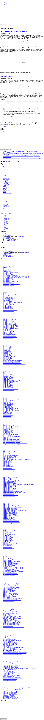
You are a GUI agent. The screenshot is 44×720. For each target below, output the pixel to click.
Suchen (1, 245)
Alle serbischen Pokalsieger (7, 438)
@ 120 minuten (5, 228)
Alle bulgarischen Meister (7, 273)
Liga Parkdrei (5, 188)
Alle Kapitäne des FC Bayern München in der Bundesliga (12, 360)
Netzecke (4, 191)
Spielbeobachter (5, 196)
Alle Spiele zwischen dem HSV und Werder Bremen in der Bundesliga (15, 470)
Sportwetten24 (5, 249)
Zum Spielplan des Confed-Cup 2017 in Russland (11, 691)
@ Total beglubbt (5, 223)
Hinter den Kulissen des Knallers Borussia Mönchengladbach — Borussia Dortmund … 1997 (23, 155)
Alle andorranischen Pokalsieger (8, 265)
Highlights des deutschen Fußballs (8, 609)
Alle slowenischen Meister (7, 463)
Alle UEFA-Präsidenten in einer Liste (9, 534)
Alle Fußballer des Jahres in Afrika (8, 311)
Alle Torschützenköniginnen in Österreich (10, 511)
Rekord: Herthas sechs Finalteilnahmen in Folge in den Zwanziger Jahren (15, 652)
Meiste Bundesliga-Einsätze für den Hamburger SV (11, 624)
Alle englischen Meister (7, 293)
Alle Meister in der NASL (7, 391)
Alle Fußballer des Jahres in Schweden (9, 322)
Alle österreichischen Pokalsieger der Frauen (10, 563)
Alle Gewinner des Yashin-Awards (8, 343)
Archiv (1, 211)
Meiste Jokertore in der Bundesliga (8, 638)
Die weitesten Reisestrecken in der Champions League (12, 579)
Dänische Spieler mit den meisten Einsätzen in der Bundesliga (13, 580)
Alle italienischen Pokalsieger (8, 355)
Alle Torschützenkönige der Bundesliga (9, 483)
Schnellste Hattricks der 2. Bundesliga (9, 659)
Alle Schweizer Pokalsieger (7, 435)
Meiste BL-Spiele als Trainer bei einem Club (10, 620)
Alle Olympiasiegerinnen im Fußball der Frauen (11, 410)
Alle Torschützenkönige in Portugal (9, 500)
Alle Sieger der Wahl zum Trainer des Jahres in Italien (12, 451)
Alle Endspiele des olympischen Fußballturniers (11, 292)
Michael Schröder (6, 190)
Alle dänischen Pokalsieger (7, 288)
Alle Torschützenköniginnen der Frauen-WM (10, 508)
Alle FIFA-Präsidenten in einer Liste (9, 300)
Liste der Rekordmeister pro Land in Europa (10, 617)
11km (3, 166)
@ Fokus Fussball (6, 221)
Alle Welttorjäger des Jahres (7, 555)
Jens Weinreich (5, 185)
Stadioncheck (5, 198)
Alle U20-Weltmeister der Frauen (8, 532)
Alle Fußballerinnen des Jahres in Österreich (10, 328)
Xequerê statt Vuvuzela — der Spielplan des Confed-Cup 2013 (13, 688)
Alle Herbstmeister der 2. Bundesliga (9, 347)
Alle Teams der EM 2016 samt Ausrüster (9, 478)
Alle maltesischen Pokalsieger (8, 377)
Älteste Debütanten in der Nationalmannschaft (10, 697)
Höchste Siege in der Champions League (9, 610)
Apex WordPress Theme (4, 717)
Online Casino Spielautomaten (8, 256)
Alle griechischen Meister (7, 345)
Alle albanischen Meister (7, 262)
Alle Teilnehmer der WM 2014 (8, 479)
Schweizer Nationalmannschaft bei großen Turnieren (11, 661)
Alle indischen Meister (6, 349)
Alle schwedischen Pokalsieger (8, 432)
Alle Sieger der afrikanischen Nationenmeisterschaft (11, 440)
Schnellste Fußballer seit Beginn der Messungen (11, 658)
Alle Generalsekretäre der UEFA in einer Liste (10, 331)
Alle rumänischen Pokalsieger (8, 422)
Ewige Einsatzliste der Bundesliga (8, 586)
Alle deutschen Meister (6, 280)
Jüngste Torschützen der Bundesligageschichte (10, 612)
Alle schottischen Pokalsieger (8, 430)
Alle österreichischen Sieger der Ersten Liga (10, 564)
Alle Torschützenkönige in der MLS (9, 496)
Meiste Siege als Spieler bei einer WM (9, 641)
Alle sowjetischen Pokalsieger (8, 466)
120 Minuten (5, 167)
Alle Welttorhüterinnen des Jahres (8, 554)
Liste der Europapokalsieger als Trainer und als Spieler (12, 616)
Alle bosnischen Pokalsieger (7, 271)
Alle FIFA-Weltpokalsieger (7, 303)
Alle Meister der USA (6, 388)
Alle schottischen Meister (7, 429)
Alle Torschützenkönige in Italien (8, 499)
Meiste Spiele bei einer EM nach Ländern (10, 643)
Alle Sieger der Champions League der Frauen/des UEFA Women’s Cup (15, 443)
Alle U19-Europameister (7, 529)
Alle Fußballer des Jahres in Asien (8, 312)
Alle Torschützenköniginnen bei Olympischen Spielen (12, 505)
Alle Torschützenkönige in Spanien (8, 503)
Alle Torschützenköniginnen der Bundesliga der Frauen (12, 506)
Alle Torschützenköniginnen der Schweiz (10, 509)
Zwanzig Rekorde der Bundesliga (8, 695)
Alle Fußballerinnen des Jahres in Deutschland (10, 326)
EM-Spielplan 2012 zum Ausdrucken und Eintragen (11, 584)
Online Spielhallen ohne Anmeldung (9, 238)
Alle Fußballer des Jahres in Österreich (9, 324)
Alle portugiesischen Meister (7, 418)
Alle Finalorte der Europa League (8, 304)
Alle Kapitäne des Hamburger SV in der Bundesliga (11, 361)
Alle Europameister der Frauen (8, 297)
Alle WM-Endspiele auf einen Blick (9, 556)
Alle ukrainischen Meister (7, 536)
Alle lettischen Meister (6, 369)
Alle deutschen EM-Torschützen (8, 279)
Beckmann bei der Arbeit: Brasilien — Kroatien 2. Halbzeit (13, 568)
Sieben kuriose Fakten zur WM (8, 663)
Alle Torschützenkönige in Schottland (9, 501)
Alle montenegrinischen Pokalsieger (9, 396)
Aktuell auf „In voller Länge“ (12, 161)
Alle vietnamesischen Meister (8, 544)
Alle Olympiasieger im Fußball (8, 409)
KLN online (5, 187)
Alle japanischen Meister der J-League (9, 356)
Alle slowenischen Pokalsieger (8, 464)
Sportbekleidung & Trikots (7, 253)
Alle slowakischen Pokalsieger (8, 462)
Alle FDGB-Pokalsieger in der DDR (9, 298)
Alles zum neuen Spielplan (7, 566)
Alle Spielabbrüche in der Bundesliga (9, 469)
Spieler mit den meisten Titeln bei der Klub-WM (11, 667)
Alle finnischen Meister (6, 305)
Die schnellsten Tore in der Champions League (10, 578)
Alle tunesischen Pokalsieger (7, 526)
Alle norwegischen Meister (7, 406)
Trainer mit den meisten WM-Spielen (9, 674)
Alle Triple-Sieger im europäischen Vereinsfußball (11, 523)
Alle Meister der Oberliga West (8, 386)
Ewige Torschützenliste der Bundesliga (9, 596)
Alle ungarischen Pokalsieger (7, 539)
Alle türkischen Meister (6, 527)
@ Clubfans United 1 (6, 218)
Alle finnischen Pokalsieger (7, 306)
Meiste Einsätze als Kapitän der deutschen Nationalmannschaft (13, 627)
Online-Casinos (5, 234)
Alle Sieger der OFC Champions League (9, 449)
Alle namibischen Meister (7, 397)
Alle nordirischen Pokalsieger (8, 403)
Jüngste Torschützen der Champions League (10, 613)
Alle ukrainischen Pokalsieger (8, 537)
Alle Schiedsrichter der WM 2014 (8, 427)
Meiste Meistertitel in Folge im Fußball (9, 639)
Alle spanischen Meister (7, 467)
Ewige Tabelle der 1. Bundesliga (8, 591)
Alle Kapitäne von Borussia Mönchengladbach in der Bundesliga (14, 364)
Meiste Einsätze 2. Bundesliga (8, 626)
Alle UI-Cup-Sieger (6, 535)
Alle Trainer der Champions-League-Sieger (10, 514)
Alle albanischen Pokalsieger (7, 263)
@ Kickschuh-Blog (6, 219)
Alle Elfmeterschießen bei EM (8, 290)
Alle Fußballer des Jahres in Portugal (9, 321)
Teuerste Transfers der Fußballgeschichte (9, 669)
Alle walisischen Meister (7, 545)
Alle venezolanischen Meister (8, 542)
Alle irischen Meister (6, 350)
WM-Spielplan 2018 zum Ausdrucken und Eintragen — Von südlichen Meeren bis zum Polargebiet (19, 686)
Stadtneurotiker (5, 199)
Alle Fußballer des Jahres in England (9, 317)
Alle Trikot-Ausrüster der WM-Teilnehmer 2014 (11, 521)
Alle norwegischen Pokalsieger (8, 407)
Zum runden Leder (6, 206)
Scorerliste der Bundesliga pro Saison (9, 662)
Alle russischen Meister (6, 423)
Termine (4, 2)
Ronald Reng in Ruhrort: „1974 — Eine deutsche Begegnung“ (31, 158)
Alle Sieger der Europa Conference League (10, 446)
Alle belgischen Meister (7, 268)
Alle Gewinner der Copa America (8, 335)
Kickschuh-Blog (5, 186)
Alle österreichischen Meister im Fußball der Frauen (11, 561)
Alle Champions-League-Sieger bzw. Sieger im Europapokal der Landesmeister (16, 277)
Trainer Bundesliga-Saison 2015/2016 (9, 672)
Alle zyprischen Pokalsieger (7, 558)
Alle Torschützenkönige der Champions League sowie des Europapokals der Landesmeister (18, 484)
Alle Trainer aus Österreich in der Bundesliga (10, 512)
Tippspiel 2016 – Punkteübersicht (8, 671)
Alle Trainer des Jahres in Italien (8, 518)
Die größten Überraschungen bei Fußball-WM (10, 574)
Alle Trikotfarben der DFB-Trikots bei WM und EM (11, 522)
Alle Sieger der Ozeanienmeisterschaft (9, 450)
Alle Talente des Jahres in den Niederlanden (10, 477)
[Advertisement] (22, 14)
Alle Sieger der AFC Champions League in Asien (11, 439)
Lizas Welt (4, 189)
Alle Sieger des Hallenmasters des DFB (9, 457)
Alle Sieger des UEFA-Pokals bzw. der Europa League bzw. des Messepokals (16, 459)
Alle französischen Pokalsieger (8, 308)
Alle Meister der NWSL (7, 383)
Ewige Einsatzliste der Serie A (8, 589)
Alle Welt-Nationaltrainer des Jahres (9, 549)
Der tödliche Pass (5, 175)
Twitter (4, 4)
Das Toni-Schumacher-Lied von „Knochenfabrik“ (14, 31)
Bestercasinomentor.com (7, 255)
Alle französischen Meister (7, 307)
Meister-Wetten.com (6, 254)
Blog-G (4, 171)
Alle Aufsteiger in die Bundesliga (8, 267)
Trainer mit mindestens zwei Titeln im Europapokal (11, 675)
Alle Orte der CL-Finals (7, 411)
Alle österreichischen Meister (7, 560)
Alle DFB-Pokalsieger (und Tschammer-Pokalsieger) (11, 284)
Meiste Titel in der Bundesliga (8, 646)
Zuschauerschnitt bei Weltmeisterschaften (10, 693)
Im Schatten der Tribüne (7, 182)
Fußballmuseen (5, 181)
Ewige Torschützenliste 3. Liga (8, 595)
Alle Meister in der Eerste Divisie (8, 390)
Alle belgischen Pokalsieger (7, 269)
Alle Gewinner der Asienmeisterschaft (9, 334)
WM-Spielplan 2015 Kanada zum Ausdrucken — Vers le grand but (14, 685)
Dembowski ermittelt (6, 173)
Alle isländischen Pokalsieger (8, 353)
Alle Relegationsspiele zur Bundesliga (9, 420)
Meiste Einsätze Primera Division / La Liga (10, 634)
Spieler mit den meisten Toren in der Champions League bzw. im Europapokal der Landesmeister (19, 668)
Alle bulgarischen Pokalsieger (8, 274)
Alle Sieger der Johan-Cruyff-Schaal (9, 447)
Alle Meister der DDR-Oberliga (8, 382)
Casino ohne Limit (20, 236)
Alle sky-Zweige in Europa (7, 460)
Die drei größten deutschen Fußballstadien (10, 573)
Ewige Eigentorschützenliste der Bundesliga (10, 585)
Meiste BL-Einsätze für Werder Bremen (9, 619)
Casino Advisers (5, 250)
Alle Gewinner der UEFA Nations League (10, 337)
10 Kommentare (4, 74)
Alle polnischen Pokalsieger (7, 417)
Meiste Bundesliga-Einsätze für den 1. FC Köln (11, 623)
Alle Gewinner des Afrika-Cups (8, 338)
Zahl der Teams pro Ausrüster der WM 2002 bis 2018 (12, 689)
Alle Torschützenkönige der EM (8, 487)
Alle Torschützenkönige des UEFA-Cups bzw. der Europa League (14, 492)
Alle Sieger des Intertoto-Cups (8, 458)
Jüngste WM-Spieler (6, 614)
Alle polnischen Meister (7, 416)
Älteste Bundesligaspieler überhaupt (9, 696)
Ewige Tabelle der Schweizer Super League (10, 593)
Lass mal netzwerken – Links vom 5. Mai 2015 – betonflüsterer (13, 151)
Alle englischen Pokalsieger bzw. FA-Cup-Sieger (11, 294)
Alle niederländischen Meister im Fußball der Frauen (11, 399)
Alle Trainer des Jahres (6, 516)
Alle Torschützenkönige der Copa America (10, 485)
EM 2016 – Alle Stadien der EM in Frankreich (10, 581)
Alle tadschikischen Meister (7, 476)
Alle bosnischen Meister (7, 270)
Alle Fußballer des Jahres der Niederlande (10, 310)
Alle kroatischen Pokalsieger (7, 368)
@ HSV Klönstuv (6, 217)
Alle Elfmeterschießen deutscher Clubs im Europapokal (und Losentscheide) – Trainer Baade (18, 153)
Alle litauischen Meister (7, 372)
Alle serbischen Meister (7, 437)
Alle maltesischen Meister (7, 376)
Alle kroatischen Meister (7, 367)
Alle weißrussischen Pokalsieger (8, 548)
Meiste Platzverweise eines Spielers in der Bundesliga (12, 640)
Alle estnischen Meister (6, 295)
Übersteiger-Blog (5, 204)
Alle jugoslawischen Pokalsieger (8, 358)
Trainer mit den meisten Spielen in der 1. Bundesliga (11, 673)
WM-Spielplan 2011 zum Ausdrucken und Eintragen (11, 683)
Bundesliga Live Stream (7, 235)
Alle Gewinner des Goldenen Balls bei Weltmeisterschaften (13, 341)
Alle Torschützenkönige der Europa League (10, 488)
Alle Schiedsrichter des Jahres (8, 428)
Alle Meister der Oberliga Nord (8, 384)
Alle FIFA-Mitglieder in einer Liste (8, 299)
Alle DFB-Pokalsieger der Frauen (8, 285)
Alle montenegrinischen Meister (8, 395)
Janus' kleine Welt (6, 184)
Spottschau (4, 197)
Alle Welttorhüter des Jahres (7, 553)
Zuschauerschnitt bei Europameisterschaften (10, 692)
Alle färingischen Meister (7, 329)
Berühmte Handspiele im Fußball (8, 569)
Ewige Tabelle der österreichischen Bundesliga (10, 594)
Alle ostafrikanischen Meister (7, 412)
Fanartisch (4, 176)
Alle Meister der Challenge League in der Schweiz (11, 380)
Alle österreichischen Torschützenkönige (9, 565)
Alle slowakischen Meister (7, 461)
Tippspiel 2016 (5, 670)
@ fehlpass (4, 226)
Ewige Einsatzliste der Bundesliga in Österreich (11, 587)
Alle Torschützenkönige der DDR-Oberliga (10, 486)
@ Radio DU (5, 224)
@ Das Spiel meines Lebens (7, 216)
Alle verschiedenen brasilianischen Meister (10, 543)
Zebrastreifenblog (6, 205)
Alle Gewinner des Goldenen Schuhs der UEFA (11, 342)
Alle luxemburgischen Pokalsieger (8, 375)
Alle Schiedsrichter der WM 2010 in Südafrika (10, 426)
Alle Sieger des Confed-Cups (8, 453)
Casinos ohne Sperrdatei (9, 251)
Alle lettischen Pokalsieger (7, 370)
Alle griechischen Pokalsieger (8, 346)
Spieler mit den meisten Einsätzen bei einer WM (11, 666)
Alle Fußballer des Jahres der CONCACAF (10, 309)
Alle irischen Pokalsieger (7, 351)
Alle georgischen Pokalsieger (7, 333)
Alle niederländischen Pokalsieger (8, 400)
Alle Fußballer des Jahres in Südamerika (9, 323)
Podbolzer (4, 192)
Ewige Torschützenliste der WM (8, 601)
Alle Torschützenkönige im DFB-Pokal (9, 493)
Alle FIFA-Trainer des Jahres (7, 301)
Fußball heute (5, 233)
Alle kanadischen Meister (7, 359)
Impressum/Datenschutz (7, 3)
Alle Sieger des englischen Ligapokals (9, 454)
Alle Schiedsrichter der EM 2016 (8, 425)
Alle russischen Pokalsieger (7, 424)
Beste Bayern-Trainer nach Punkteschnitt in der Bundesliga (13, 571)
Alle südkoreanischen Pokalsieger (8, 474)
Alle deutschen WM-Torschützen (8, 283)
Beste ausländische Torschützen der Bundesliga (11, 570)
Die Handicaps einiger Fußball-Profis (9, 575)
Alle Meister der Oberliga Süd (8, 385)
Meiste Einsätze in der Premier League (9, 631)
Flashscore (4, 177)
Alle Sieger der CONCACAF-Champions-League (11, 444)
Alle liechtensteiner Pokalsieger (8, 371)
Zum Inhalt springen (3, 0)
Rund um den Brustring (7, 193)
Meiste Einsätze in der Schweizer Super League (11, 632)
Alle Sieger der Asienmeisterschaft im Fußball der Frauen (12, 441)
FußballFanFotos (5, 180)
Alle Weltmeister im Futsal (7, 552)
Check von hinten (6, 172)
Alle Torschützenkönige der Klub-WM (9, 489)
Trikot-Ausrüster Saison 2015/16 (8, 676)
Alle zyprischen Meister (7, 557)
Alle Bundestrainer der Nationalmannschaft (10, 275)
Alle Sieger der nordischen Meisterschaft (9, 448)
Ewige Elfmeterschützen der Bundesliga (9, 590)
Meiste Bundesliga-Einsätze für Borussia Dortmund (11, 622)
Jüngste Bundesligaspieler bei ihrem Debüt (10, 611)
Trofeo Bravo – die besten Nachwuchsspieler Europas (12, 677)
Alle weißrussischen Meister (7, 547)
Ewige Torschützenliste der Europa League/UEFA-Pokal (12, 598)
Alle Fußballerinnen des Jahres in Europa (10, 327)
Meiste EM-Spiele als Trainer (7, 635)
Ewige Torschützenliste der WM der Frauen (10, 602)
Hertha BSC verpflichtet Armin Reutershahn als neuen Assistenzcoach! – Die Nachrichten (18, 156)
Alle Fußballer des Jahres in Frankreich (9, 319)
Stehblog (4, 200)
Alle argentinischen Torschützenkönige (9, 266)
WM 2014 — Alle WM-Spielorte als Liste (10, 679)
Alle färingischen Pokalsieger (8, 330)
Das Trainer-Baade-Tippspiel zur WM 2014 (10, 572)
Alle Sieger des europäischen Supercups (9, 456)
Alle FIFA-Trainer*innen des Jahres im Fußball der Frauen (12, 302)
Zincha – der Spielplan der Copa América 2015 (11, 690)
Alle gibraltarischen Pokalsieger (8, 344)
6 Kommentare (3, 126)
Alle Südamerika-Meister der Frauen (9, 473)
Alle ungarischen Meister (7, 538)
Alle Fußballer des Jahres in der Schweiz (9, 315)
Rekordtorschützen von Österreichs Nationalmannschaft (12, 657)
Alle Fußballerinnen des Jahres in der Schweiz (10, 325)
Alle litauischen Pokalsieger (7, 373)
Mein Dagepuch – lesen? (7, 76)
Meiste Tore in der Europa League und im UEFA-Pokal (12, 649)
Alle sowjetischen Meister (7, 465)
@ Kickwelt (5, 220)
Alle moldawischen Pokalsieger (8, 394)
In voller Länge (5, 183)
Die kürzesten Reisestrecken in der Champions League (12, 576)
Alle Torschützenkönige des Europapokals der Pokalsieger (12, 491)
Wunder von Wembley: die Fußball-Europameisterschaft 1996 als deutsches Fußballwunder (18, 687)
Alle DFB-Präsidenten (6, 286)
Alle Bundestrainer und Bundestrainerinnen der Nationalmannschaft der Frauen (16, 276)
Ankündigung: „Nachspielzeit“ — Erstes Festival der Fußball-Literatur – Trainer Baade (17, 159)
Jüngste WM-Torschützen (7, 615)
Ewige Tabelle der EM (6, 592)
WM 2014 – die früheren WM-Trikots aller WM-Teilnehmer (13, 678)
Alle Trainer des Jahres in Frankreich (9, 517)
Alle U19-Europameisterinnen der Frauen (10, 530)
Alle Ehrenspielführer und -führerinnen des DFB (11, 289)
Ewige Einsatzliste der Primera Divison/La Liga (11, 588)
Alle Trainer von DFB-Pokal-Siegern (9, 519)
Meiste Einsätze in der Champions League (10, 628)
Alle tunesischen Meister (7, 525)
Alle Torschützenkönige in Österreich (9, 504)
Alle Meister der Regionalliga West (8, 387)
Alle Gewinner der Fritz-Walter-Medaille (9, 336)
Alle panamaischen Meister (7, 413)
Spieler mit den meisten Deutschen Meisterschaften (11, 665)
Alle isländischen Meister (7, 352)
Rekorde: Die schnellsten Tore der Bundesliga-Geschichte (12, 654)
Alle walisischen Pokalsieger (7, 546)
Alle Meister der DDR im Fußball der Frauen (10, 381)
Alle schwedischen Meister (7, 431)
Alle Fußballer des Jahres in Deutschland (9, 316)
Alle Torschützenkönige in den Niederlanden (10, 495)
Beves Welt (4, 170)
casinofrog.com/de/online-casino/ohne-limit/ (10, 240)
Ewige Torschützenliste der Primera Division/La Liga (12, 600)
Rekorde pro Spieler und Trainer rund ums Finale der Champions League (15, 653)
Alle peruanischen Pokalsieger (8, 415)
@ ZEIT (4, 229)
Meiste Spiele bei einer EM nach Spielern (10, 644)
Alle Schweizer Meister (7, 433)
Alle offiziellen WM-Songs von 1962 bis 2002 (10, 408)
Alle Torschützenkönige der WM (8, 490)
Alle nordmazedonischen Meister (8, 404)
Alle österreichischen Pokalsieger (8, 562)
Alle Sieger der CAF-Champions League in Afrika (11, 442)
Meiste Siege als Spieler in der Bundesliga (10, 642)
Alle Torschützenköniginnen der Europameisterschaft (12, 507)
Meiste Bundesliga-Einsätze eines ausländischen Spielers (12, 621)
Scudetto (4, 194)
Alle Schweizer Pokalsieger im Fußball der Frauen (11, 436)
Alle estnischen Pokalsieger (7, 296)
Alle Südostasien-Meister (7, 475)
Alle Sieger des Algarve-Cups (8, 452)
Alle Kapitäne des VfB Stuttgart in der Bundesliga (11, 362)
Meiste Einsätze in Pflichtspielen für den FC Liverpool (12, 633)
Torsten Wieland (5, 202)
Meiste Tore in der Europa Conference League (10, 648)
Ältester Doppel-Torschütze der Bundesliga (10, 698)
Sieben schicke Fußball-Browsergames (9, 664)
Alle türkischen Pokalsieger (7, 528)
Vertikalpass (5, 203)
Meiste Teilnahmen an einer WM (8, 645)
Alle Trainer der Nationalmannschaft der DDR (10, 515)
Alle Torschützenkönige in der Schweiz (9, 497)
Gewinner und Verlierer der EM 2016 (9, 608)
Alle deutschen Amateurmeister (8, 278)
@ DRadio (4, 215)
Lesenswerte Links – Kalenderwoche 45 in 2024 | (11, 158)
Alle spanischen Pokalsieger (7, 468)
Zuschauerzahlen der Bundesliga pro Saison (10, 694)
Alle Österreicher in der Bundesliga (9, 559)
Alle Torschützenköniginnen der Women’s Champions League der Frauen (15, 510)
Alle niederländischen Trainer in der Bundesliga (11, 401)
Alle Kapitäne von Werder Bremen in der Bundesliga (12, 365)
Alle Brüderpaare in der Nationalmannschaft (10, 272)
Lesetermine (35, 159)
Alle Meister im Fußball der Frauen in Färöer (10, 389)
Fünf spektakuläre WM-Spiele (8, 607)
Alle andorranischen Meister (7, 264)
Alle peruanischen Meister (7, 414)
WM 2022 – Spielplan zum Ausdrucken (9, 680)
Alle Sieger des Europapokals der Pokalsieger (10, 455)
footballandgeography (6, 179)
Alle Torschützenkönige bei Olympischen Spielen (11, 480)
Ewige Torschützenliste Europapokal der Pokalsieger (11, 604)
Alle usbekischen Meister (7, 541)
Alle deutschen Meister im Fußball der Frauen (10, 281)
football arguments (6, 178)
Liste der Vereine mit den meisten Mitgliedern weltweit (12, 618)
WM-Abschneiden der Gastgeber (8, 681)
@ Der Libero (5, 222)
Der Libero (4, 174)
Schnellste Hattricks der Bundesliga (9, 660)
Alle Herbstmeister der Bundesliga (8, 348)
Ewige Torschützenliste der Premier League (10, 599)
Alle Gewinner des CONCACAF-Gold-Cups (10, 339)
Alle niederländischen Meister (8, 398)
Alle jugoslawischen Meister (7, 357)
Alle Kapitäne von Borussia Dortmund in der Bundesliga (12, 363)
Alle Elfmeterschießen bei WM (8, 291)
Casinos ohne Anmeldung (7, 237)
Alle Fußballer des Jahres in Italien (8, 320)
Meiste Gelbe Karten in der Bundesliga (9, 636)
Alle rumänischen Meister (7, 421)
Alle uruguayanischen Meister (8, 540)
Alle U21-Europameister (7, 533)
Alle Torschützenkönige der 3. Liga (9, 482)
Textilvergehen (5, 201)
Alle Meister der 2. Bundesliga (8, 378)
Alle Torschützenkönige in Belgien (8, 494)
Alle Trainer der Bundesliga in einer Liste (10, 513)
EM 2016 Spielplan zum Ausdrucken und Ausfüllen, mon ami (13, 583)
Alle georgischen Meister (7, 332)
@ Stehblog (5, 225)
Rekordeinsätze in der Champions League (10, 655)
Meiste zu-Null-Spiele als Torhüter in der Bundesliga (11, 651)
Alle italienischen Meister (7, 354)
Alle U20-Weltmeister (6, 531)
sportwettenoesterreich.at (25, 252)
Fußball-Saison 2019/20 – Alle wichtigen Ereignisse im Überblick (14, 606)
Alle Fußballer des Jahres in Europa (9, 318)
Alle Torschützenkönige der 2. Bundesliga (10, 481)
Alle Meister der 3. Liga (7, 379)
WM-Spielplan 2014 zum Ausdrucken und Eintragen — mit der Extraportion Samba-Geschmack (19, 684)
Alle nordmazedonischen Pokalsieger (9, 405)
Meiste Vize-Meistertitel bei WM (8, 650)
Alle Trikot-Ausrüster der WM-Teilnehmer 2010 (11, 520)
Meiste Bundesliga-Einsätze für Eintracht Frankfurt (11, 625)
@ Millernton (5, 227)
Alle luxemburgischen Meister (8, 374)
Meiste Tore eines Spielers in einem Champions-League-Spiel (13, 647)
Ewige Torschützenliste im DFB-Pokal (9, 605)
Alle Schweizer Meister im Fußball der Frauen (10, 434)
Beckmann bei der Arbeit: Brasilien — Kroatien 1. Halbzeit (13, 567)
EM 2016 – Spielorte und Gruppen (8, 582)
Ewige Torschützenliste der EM (8, 597)
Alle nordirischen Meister (7, 402)
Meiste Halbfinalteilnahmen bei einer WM (10, 637)
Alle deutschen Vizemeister (7, 282)
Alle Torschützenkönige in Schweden (9, 502)
